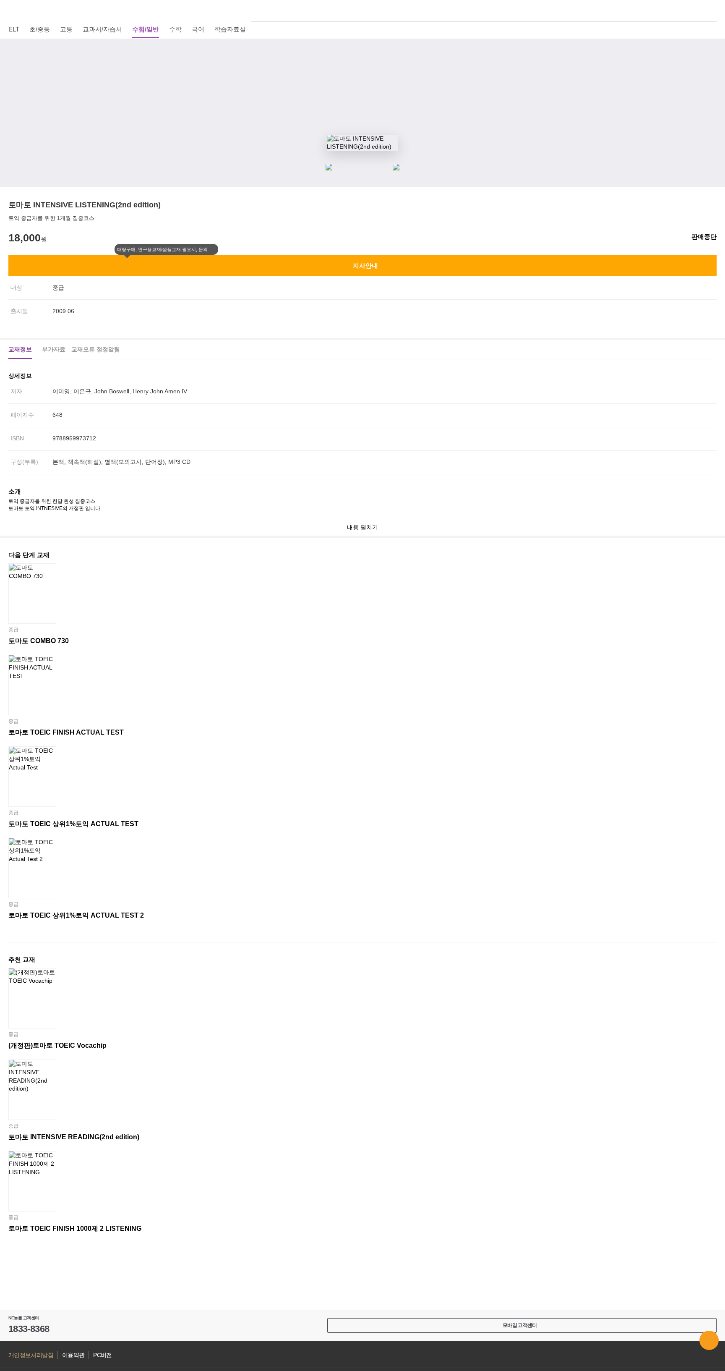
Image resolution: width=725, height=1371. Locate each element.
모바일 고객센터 (520, 1325)
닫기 (213, 249)
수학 (175, 29)
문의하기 (709, 1340)
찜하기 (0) (712, 51)
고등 (66, 29)
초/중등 (39, 29)
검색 (712, 10)
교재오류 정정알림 (95, 349)
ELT (13, 29)
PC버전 (102, 1355)
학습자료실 (230, 29)
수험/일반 (145, 29)
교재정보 (20, 349)
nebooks (362, 10)
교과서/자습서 (102, 29)
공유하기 (712, 71)
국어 (198, 29)
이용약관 (73, 1355)
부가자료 (53, 349)
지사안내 (365, 265)
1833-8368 (28, 1329)
